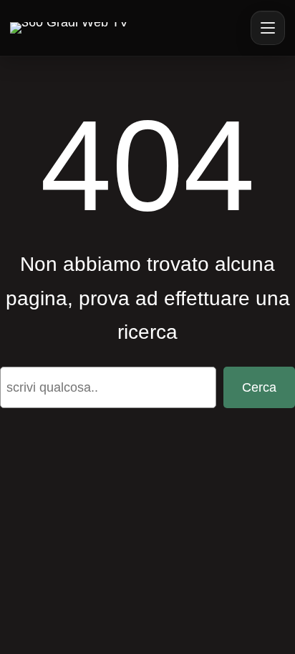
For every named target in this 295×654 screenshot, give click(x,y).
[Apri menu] (268, 28)
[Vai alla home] (69, 28)
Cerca (259, 387)
